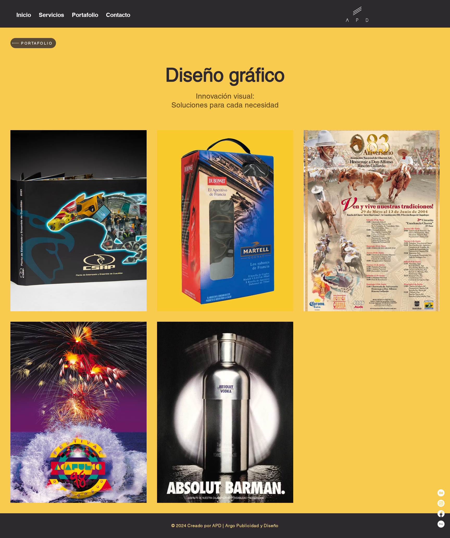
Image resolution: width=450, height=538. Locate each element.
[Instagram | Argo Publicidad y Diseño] (441, 503)
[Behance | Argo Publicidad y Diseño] (441, 492)
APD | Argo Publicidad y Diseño (245, 525)
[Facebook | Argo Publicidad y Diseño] (441, 513)
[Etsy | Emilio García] (441, 524)
